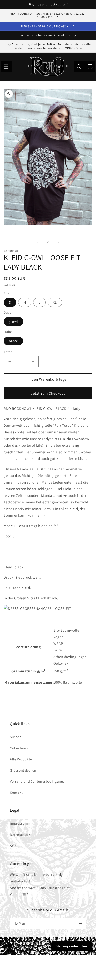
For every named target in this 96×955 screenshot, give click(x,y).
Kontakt (16, 792)
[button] (6, 66)
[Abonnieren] (80, 923)
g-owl (13, 321)
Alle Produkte (21, 759)
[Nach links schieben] (37, 241)
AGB (13, 845)
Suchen (16, 737)
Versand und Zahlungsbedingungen (38, 781)
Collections (19, 748)
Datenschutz (20, 834)
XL (55, 302)
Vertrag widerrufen (71, 946)
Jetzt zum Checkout (48, 393)
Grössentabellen (23, 770)
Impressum (19, 823)
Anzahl (8, 352)
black (13, 341)
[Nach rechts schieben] (58, 241)
